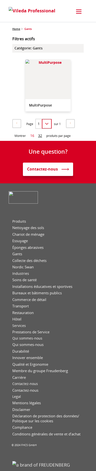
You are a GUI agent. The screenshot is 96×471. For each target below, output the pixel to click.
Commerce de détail (29, 299)
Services (19, 325)
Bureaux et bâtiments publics (37, 293)
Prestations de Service (30, 332)
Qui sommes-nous (27, 338)
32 (40, 135)
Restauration (23, 312)
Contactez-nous (25, 384)
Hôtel (16, 319)
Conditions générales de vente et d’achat (46, 434)
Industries (20, 273)
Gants (17, 254)
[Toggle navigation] (79, 12)
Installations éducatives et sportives (42, 286)
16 (32, 135)
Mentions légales (26, 403)
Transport (20, 306)
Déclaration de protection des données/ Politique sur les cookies (45, 418)
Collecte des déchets (29, 260)
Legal (16, 396)
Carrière (19, 377)
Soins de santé (24, 280)
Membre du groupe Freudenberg (40, 370)
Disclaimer (21, 409)
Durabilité (20, 351)
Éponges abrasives (28, 247)
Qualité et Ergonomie (30, 364)
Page (29, 124)
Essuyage (20, 240)
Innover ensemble (27, 357)
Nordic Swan (23, 267)
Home (16, 29)
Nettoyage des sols (28, 227)
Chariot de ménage (28, 234)
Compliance (22, 427)
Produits (19, 221)
